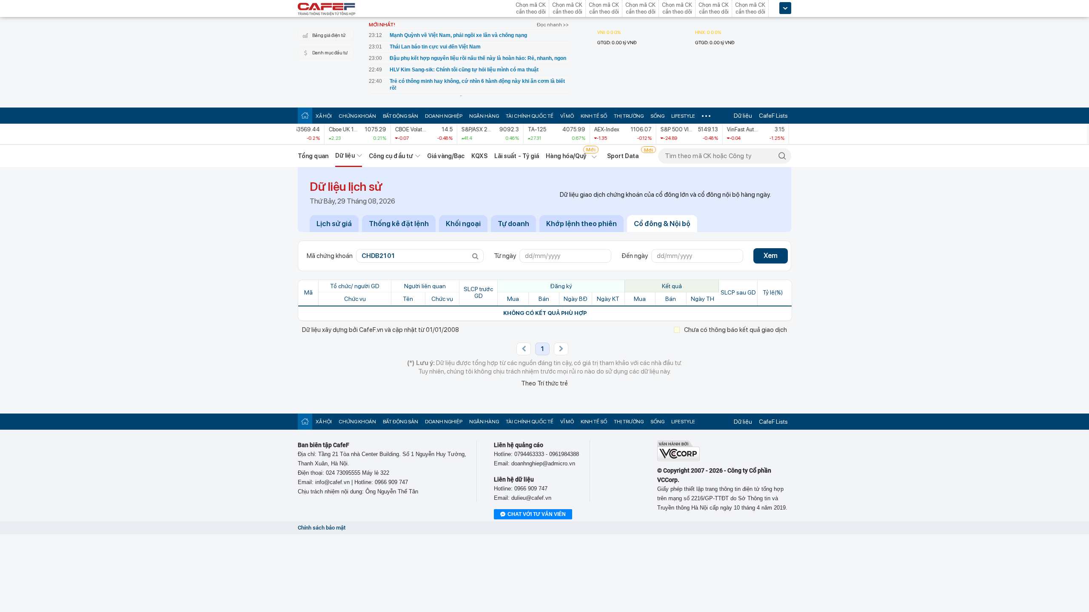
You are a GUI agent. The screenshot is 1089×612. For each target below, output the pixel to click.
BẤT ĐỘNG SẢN (400, 116)
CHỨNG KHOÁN (357, 116)
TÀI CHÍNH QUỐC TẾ (529, 116)
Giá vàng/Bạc (446, 156)
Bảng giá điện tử (328, 35)
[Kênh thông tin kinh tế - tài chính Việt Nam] (327, 10)
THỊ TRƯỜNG (629, 116)
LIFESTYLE (683, 116)
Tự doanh (513, 223)
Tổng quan (313, 156)
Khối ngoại (463, 223)
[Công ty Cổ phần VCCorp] (678, 459)
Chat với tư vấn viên (536, 514)
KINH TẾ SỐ (594, 116)
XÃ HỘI (324, 116)
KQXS (479, 156)
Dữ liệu (743, 115)
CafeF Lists (773, 115)
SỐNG (657, 116)
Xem (771, 256)
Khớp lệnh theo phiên (581, 223)
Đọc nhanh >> (553, 25)
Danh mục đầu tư (330, 53)
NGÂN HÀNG (484, 116)
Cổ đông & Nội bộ (662, 223)
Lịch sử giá (334, 223)
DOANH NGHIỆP (443, 116)
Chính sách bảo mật (321, 527)
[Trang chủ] (305, 115)
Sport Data (623, 156)
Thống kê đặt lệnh (399, 223)
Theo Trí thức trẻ (544, 383)
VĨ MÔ (567, 116)
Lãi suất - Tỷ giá (516, 156)
